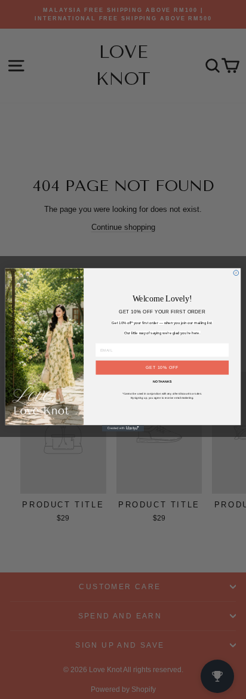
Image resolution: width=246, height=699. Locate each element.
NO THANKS (162, 381)
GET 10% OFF (162, 367)
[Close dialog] (236, 272)
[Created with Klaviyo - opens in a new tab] (123, 428)
